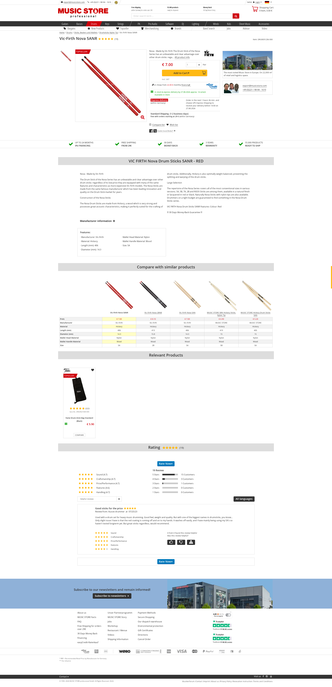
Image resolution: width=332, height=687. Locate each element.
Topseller (124, 28)
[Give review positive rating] (171, 542)
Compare (79, 435)
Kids (229, 24)
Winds (216, 24)
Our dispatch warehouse (150, 621)
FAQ (79, 621)
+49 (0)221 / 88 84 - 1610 (254, 89)
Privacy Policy (226, 681)
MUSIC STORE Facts (86, 617)
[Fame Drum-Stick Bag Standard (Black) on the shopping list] (92, 370)
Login (257, 2)
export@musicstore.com (74, 2)
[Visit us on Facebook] (263, 676)
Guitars (65, 24)
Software (169, 24)
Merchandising (152, 28)
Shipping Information (118, 639)
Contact (63, 676)
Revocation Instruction (242, 681)
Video (264, 28)
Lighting (195, 24)
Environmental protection (150, 626)
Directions (143, 634)
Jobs (229, 28)
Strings (120, 24)
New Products (97, 28)
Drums (94, 24)
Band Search (209, 28)
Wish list (174, 124)
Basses (79, 24)
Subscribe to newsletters (110, 596)
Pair (204, 64)
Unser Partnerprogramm (120, 612)
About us (81, 612)
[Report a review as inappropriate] (191, 542)
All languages (244, 499)
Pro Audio (152, 24)
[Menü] (230, 612)
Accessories (264, 24)
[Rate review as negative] (181, 542)
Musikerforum (188, 681)
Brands (178, 28)
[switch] (228, 614)
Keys (107, 24)
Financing (82, 637)
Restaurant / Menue (117, 630)
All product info (182, 57)
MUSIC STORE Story (117, 617)
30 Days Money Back (87, 633)
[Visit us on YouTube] (271, 676)
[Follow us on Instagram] (266, 676)
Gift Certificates (145, 630)
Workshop (113, 626)
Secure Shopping (146, 617)
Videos (111, 634)
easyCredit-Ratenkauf (87, 642)
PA (139, 24)
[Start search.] (236, 16)
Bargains (71, 28)
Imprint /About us (211, 681)
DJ (183, 24)
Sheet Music (244, 24)
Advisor (246, 28)
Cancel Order (144, 639)
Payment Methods (147, 612)
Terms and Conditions (263, 681)
